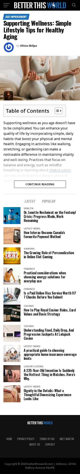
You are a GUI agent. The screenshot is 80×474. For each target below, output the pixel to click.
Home (9, 439)
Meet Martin (67, 439)
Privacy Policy (25, 439)
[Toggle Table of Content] (56, 110)
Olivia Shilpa (28, 46)
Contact (50, 444)
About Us (34, 444)
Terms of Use (47, 439)
